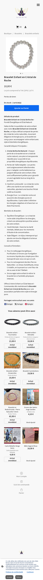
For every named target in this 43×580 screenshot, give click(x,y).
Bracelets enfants (32, 33)
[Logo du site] (21, 12)
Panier (21, 493)
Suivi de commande (21, 484)
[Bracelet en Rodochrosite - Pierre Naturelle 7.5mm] (12, 397)
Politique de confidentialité (14, 572)
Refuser (19, 577)
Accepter (9, 577)
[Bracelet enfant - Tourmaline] (12, 322)
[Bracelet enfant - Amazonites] (12, 360)
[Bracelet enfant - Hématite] (30, 322)
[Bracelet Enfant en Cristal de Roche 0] (21, 54)
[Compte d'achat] (25, 27)
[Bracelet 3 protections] (30, 360)
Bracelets (18, 33)
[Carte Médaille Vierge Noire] (12, 435)
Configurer (30, 572)
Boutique (7, 33)
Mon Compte (21, 476)
